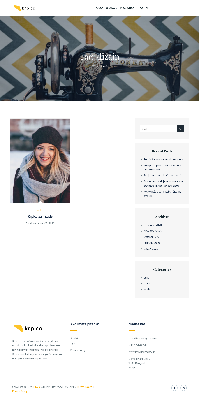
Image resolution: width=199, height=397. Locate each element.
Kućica (99, 8)
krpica (40, 210)
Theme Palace (84, 386)
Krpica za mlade (40, 216)
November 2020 (153, 230)
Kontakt (145, 8)
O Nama (110, 8)
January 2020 (151, 248)
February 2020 (152, 242)
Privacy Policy (78, 350)
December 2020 (153, 225)
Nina (32, 223)
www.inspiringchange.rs (142, 351)
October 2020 (152, 236)
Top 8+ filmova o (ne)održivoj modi (163, 159)
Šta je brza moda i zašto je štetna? (163, 175)
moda (147, 289)
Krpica (36, 386)
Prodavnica (127, 8)
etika (146, 277)
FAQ (72, 344)
